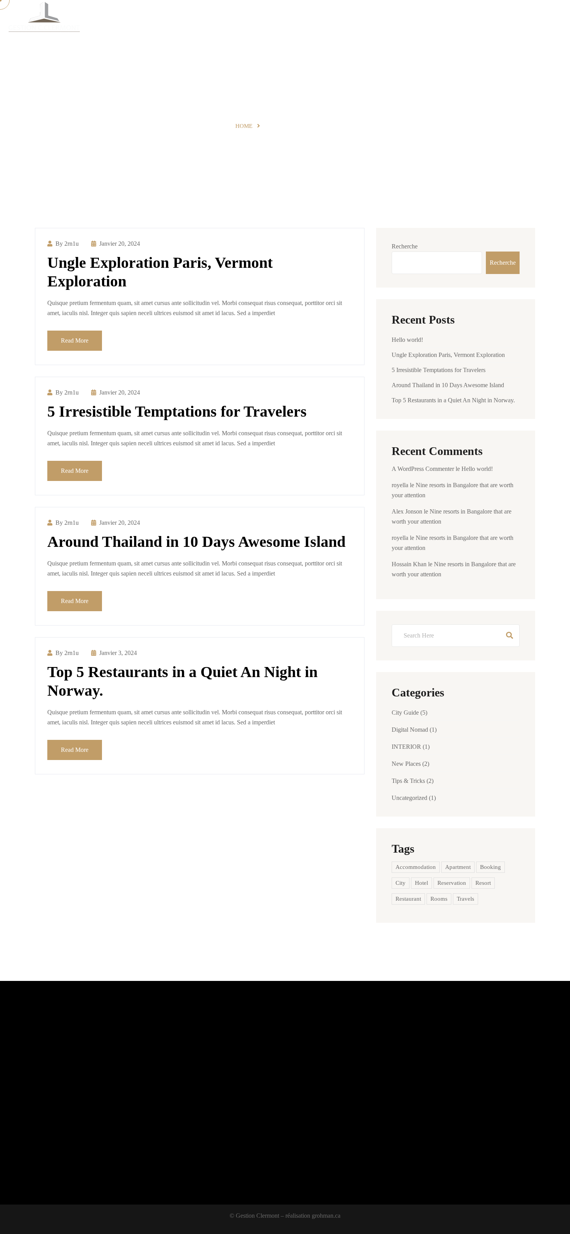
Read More (74, 340)
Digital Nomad (410, 729)
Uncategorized (409, 798)
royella (400, 485)
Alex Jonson (407, 511)
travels (465, 899)
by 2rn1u (67, 243)
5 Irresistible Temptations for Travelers (177, 411)
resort (483, 883)
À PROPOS (443, 20)
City (401, 883)
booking (490, 867)
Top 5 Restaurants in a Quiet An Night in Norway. (453, 400)
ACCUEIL (288, 20)
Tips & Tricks (408, 780)
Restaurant (408, 899)
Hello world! (407, 339)
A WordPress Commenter (423, 468)
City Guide (405, 712)
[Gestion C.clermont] (43, 19)
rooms (438, 899)
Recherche (405, 246)
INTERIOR (406, 746)
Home (243, 126)
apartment (458, 867)
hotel (421, 883)
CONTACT (482, 20)
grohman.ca (326, 1215)
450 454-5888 (535, 20)
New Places (406, 763)
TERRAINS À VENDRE (383, 20)
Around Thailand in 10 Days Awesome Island (196, 541)
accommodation (416, 867)
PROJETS (325, 20)
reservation (451, 883)
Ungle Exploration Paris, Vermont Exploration (448, 355)
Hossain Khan (409, 564)
